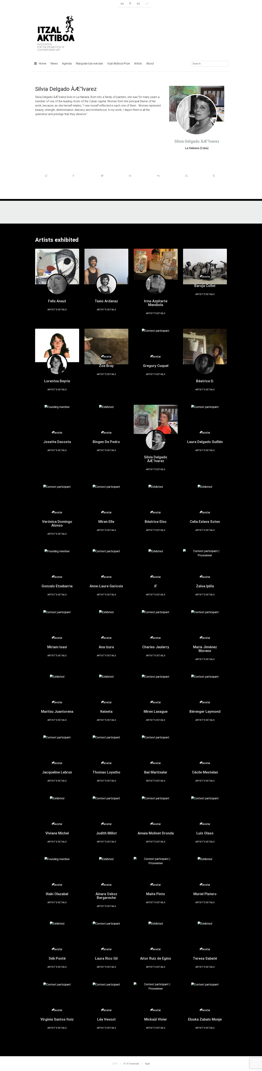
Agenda (67, 63)
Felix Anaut (57, 301)
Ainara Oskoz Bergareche (106, 896)
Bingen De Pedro (106, 442)
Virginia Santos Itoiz (57, 1019)
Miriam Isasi (57, 647)
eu (122, 3)
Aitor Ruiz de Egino (155, 958)
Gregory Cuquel (155, 366)
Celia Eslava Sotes (205, 521)
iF (155, 586)
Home (42, 63)
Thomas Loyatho (106, 772)
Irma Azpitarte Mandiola (155, 303)
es (138, 3)
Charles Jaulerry (155, 647)
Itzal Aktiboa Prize (118, 63)
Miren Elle (106, 521)
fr (130, 3)
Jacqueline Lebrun (57, 772)
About (150, 63)
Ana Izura (106, 647)
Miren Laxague (156, 711)
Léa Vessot (106, 1019)
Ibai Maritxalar (155, 772)
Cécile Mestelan (205, 772)
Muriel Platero (205, 894)
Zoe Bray (106, 366)
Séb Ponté (57, 958)
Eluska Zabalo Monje (205, 1019)
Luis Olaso (205, 833)
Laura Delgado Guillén (205, 442)
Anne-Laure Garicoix (106, 586)
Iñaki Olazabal (57, 894)
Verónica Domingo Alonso (57, 523)
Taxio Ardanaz (106, 301)
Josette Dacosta (57, 442)
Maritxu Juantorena (57, 711)
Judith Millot (106, 833)
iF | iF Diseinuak (131, 1063)
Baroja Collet (204, 286)
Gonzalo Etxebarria (57, 586)
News (54, 63)
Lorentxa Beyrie (57, 381)
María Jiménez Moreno (205, 649)
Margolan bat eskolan (89, 63)
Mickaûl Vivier (155, 1019)
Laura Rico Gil (106, 958)
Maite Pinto (155, 894)
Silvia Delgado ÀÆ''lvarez (155, 459)
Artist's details (57, 309)
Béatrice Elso (155, 521)
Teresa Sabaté (205, 958)
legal (147, 1063)
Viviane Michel (57, 833)
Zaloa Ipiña (205, 586)
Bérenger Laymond (204, 711)
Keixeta (106, 711)
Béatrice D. (205, 381)
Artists (138, 63)
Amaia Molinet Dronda (156, 833)
